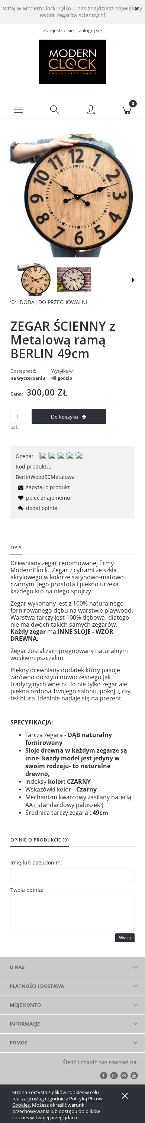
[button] (18, 109)
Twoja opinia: (27, 889)
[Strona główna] (72, 62)
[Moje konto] (90, 110)
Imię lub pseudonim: (36, 862)
